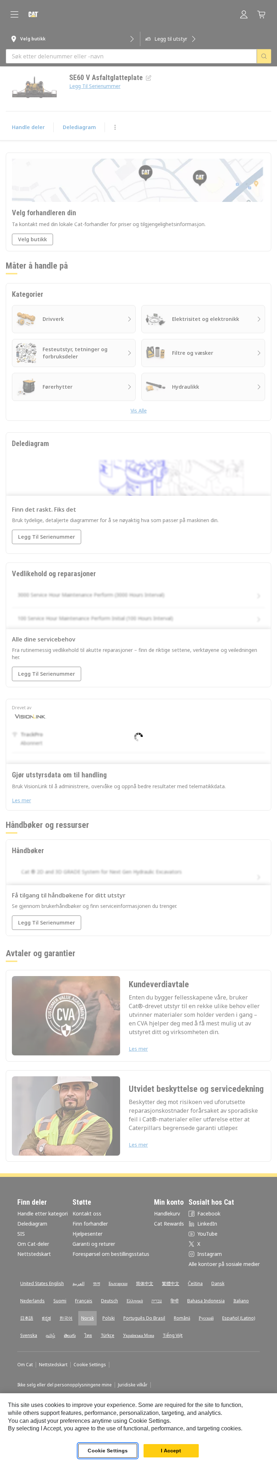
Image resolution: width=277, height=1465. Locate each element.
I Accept (171, 1450)
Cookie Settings (108, 1450)
